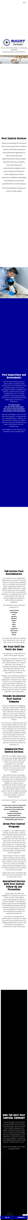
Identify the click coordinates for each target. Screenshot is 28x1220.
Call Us (7, 1217)
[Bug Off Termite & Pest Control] (14, 42)
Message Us (21, 1217)
